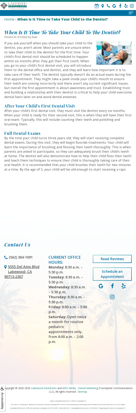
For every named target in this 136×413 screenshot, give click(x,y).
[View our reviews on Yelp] (126, 6)
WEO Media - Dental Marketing (80, 388)
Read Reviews (112, 258)
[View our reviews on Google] (114, 6)
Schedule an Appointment (112, 274)
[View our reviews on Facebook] (120, 6)
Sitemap (82, 391)
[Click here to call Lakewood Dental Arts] (108, 6)
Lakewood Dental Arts (44, 388)
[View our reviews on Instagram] (131, 6)
